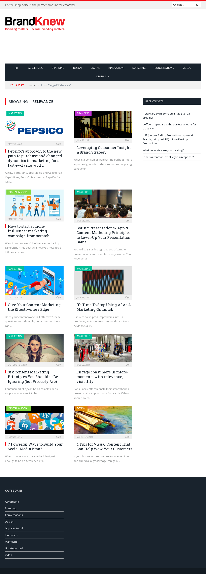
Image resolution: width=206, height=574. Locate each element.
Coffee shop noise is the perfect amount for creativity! (40, 5)
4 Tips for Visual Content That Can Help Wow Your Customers (104, 446)
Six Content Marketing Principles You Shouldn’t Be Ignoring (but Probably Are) (33, 377)
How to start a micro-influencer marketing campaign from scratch (29, 231)
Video (8, 555)
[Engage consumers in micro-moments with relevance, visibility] (103, 349)
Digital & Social (18, 192)
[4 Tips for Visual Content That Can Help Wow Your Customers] (103, 421)
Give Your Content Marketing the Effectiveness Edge (34, 307)
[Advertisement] (128, 50)
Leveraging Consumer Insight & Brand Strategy (103, 150)
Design (77, 68)
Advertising (35, 68)
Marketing (139, 68)
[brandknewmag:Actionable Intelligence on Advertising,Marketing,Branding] (35, 23)
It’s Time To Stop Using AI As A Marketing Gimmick (103, 307)
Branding (58, 68)
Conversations (164, 68)
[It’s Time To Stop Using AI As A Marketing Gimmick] (103, 281)
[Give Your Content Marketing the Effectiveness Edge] (34, 281)
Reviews (101, 76)
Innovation (116, 68)
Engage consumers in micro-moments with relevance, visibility (102, 377)
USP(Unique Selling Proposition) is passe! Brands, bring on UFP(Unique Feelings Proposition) (168, 139)
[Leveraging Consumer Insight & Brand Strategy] (103, 125)
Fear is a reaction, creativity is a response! (168, 157)
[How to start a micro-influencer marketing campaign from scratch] (34, 204)
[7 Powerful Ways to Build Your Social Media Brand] (34, 421)
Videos (187, 68)
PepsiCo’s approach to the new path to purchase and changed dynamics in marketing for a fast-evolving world (35, 158)
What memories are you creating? (163, 150)
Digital (95, 68)
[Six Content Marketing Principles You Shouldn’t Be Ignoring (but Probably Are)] (34, 349)
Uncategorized (14, 548)
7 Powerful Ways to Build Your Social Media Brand (35, 446)
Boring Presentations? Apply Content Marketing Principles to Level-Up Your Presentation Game (103, 235)
